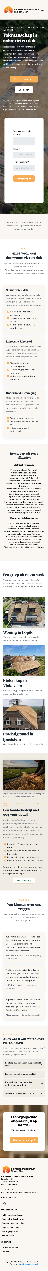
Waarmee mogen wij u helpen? (22, 132)
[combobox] (24, 141)
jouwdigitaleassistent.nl (28, 1264)
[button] (42, 9)
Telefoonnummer (21, 162)
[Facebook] (4, 1203)
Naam (16, 149)
